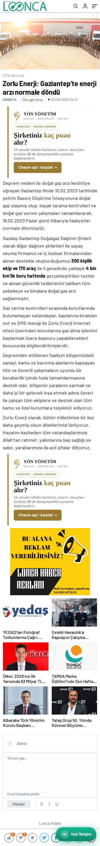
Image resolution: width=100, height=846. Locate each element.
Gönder (19, 803)
